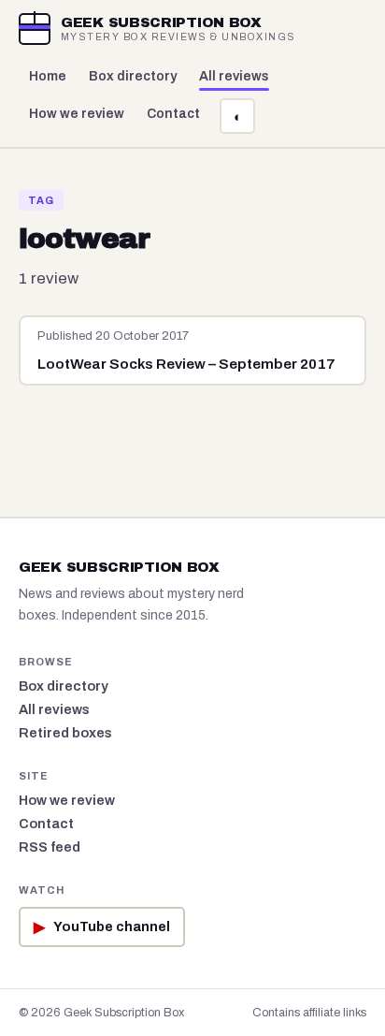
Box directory (133, 76)
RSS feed (49, 846)
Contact (173, 114)
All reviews (234, 76)
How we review (76, 114)
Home (47, 76)
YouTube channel (102, 927)
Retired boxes (65, 732)
